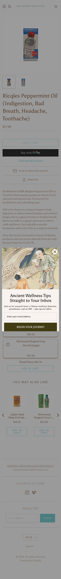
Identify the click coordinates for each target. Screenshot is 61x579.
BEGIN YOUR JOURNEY (30, 327)
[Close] (55, 252)
